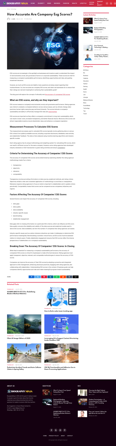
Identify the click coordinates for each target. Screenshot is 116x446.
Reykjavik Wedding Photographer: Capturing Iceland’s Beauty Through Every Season (100, 28)
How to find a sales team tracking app (58, 311)
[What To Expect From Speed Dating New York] (88, 21)
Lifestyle (83, 3)
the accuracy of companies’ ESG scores (57, 94)
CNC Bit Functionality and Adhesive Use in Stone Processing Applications (59, 368)
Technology (13, 9)
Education (86, 81)
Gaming (85, 86)
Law (84, 94)
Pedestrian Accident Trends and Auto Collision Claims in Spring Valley (24, 368)
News (49, 3)
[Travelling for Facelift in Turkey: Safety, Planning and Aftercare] (88, 57)
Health (74, 3)
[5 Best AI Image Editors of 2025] (24, 324)
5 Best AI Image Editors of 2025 (18, 338)
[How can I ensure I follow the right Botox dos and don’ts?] (82, 414)
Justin (13, 19)
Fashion (66, 3)
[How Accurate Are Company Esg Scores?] (43, 46)
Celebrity (41, 3)
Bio (84, 73)
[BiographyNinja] (15, 3)
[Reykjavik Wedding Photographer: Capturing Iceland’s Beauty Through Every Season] (88, 30)
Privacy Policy (54, 435)
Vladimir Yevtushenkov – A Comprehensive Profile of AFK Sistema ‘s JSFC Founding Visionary (98, 402)
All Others (86, 70)
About (63, 435)
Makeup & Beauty (100, 3)
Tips (84, 111)
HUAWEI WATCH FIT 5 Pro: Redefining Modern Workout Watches (21, 292)
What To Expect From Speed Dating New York (101, 19)
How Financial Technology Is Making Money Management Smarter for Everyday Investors (100, 46)
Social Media (91, 3)
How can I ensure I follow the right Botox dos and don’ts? (97, 412)
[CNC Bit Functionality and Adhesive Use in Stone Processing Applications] (61, 353)
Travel (85, 113)
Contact (70, 435)
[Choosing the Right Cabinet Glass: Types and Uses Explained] (82, 392)
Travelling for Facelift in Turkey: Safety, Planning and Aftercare (101, 55)
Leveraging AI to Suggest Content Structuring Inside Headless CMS (61, 339)
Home (33, 3)
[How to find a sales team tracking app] (61, 296)
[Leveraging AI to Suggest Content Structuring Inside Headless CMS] (61, 324)
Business (57, 3)
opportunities (52, 112)
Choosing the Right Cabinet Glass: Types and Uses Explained (98, 391)
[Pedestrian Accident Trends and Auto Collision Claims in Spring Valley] (24, 353)
